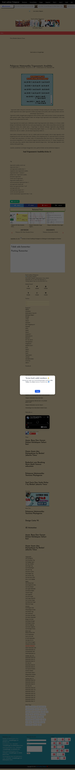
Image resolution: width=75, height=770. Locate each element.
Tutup (37, 391)
